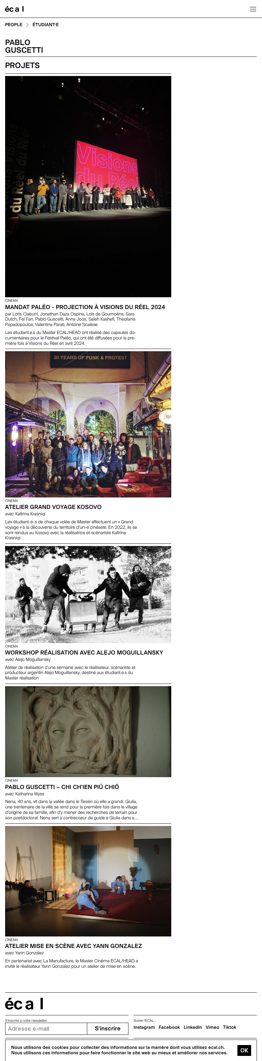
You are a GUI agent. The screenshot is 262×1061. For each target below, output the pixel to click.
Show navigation (253, 9)
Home (14, 9)
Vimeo (213, 1027)
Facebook (169, 1027)
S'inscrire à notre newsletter (26, 1021)
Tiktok (229, 1027)
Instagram (144, 1027)
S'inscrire (107, 1028)
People (13, 25)
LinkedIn (193, 1027)
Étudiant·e (46, 25)
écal (24, 1004)
